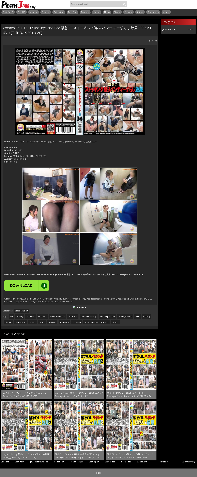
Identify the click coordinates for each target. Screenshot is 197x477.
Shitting (140, 12)
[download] (26, 285)
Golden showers (57, 316)
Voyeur (166, 12)
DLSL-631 (42, 316)
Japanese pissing (88, 316)
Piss (137, 316)
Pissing (117, 12)
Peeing (20, 316)
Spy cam (52, 322)
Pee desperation (107, 316)
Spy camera (153, 12)
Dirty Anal (72, 12)
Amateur (33, 12)
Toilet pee (64, 322)
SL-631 (32, 322)
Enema (96, 12)
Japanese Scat (21, 310)
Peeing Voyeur (125, 316)
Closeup (45, 12)
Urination (77, 322)
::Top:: (98, 472)
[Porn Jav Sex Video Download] (18, 4)
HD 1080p (73, 316)
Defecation (59, 12)
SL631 (42, 322)
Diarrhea (85, 12)
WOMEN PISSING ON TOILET (97, 322)
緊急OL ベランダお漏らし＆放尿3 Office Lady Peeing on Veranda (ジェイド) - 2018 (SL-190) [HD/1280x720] (129, 395)
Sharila (8, 322)
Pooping (128, 12)
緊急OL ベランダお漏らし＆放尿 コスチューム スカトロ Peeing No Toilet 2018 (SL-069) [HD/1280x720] (130, 456)
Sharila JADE (20, 322)
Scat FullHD (8, 12)
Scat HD (21, 12)
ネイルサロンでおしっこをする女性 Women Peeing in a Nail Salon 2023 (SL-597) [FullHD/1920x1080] (24, 395)
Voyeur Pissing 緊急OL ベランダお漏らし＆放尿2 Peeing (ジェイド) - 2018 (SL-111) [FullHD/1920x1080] (79, 395)
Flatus (107, 12)
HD (11, 316)
